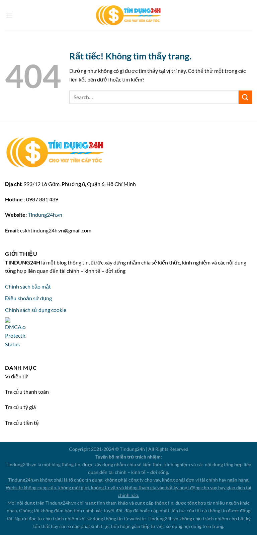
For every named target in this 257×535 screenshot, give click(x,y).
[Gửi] (245, 97)
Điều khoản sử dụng (28, 298)
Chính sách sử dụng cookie (35, 310)
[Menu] (9, 15)
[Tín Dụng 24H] (128, 15)
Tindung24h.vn (45, 214)
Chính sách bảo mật (28, 286)
